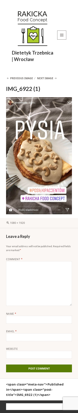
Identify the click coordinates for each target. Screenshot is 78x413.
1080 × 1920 (17, 223)
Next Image (45, 78)
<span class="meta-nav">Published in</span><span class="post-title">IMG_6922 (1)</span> (35, 389)
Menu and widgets (61, 39)
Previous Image (21, 78)
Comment (14, 259)
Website (12, 349)
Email (11, 331)
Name (11, 314)
